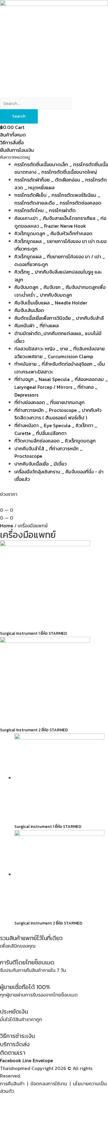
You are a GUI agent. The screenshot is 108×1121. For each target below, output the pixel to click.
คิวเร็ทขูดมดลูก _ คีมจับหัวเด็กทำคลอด (53, 233)
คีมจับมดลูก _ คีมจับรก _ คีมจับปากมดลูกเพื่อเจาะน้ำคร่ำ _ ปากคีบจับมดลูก (60, 290)
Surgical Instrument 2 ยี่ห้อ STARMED (34, 730)
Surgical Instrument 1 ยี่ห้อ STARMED (33, 633)
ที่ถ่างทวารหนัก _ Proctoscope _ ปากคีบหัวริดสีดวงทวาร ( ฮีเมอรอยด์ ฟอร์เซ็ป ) (57, 413)
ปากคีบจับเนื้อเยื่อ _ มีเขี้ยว (40, 463)
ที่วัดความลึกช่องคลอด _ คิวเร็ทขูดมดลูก (55, 440)
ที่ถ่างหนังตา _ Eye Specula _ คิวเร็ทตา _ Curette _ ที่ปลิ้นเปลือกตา (55, 429)
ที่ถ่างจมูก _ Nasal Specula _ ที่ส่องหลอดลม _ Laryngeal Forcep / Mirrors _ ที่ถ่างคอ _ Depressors (61, 387)
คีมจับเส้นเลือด (29, 310)
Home (6, 525)
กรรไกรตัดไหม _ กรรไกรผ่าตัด (45, 210)
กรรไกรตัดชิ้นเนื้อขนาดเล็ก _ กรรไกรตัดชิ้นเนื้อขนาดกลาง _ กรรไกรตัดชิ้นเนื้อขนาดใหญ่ (61, 168)
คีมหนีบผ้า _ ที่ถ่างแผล (36, 325)
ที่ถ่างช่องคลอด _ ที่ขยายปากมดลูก (49, 402)
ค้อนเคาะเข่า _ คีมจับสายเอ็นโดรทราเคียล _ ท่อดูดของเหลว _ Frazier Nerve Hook (60, 221)
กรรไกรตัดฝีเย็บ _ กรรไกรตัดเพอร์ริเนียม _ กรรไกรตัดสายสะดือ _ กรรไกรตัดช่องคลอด (57, 198)
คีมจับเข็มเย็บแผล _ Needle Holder (50, 302)
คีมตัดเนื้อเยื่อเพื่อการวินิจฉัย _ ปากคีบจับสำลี (59, 318)
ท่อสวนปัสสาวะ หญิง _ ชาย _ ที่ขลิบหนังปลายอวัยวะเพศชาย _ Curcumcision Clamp (59, 352)
